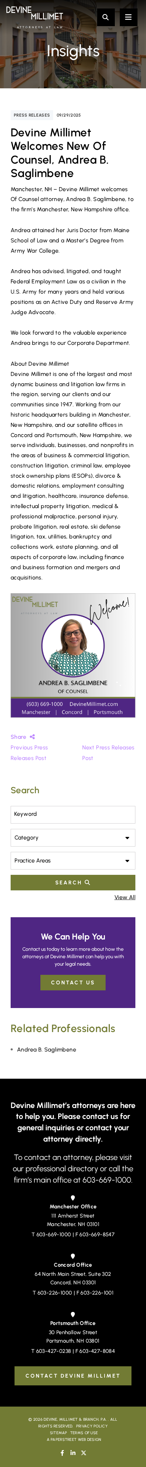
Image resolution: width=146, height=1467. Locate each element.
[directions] (73, 1198)
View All (124, 897)
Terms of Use (84, 1433)
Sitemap (58, 1433)
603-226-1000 (55, 1293)
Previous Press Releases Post (29, 752)
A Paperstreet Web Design (74, 1439)
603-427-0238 (53, 1351)
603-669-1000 (53, 1234)
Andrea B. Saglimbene (46, 1049)
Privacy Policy (92, 1426)
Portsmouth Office (73, 1323)
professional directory (63, 1168)
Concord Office (73, 1265)
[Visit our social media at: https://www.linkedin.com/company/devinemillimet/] (73, 1453)
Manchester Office (73, 1206)
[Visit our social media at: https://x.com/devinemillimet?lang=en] (83, 1453)
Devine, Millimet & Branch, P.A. (75, 1419)
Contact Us (73, 982)
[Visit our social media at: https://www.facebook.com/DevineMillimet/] (62, 1453)
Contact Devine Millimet (73, 1376)
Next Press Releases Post (108, 752)
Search (70, 882)
